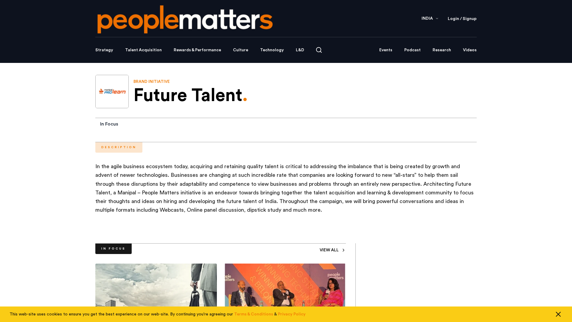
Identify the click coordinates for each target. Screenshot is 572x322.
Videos (470, 50)
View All (329, 250)
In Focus (109, 124)
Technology (272, 50)
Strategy (104, 50)
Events (385, 50)
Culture (240, 50)
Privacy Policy (292, 314)
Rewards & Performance (197, 50)
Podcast (412, 50)
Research (442, 50)
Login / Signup (462, 19)
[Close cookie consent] (558, 314)
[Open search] (319, 50)
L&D (300, 50)
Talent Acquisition (143, 50)
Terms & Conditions (253, 314)
